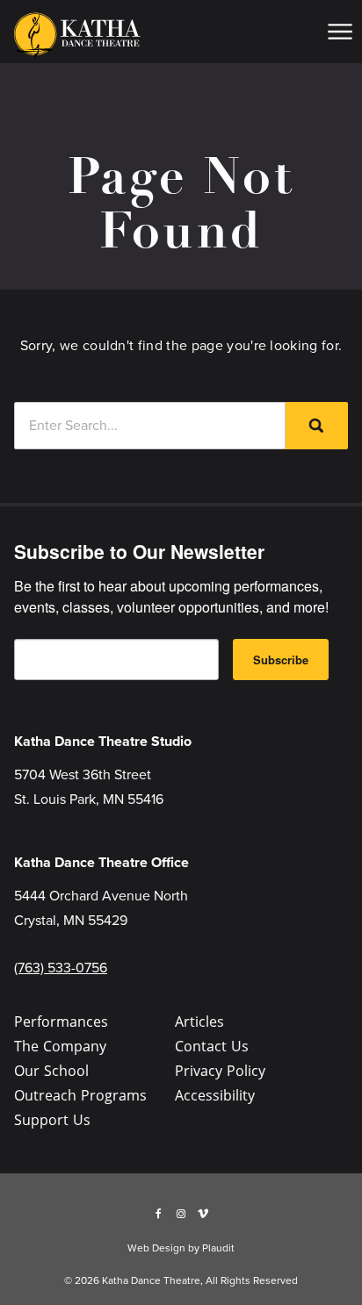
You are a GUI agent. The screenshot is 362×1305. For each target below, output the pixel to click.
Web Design (156, 1248)
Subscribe (280, 659)
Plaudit (218, 1248)
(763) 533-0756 (60, 967)
